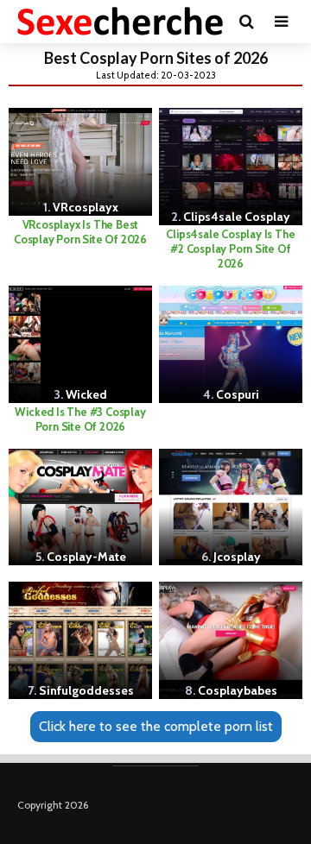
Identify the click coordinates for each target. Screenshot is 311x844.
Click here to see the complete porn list (156, 726)
